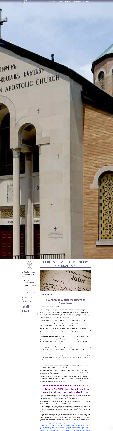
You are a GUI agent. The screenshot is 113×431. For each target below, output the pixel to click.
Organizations (52, 1)
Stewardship (67, 1)
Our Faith (60, 1)
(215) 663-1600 (25, 303)
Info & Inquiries (86, 1)
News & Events (77, 1)
